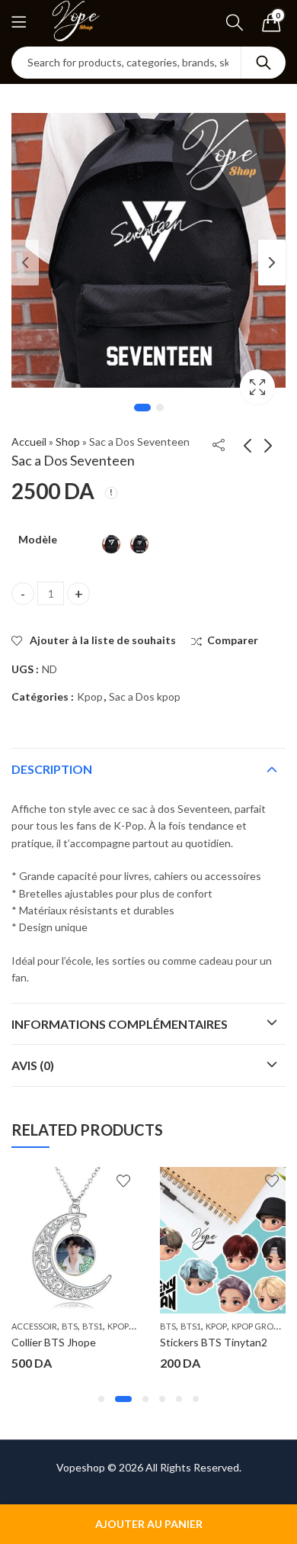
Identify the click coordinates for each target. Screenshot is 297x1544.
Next (272, 262)
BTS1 (92, 1326)
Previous (25, 262)
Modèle (37, 539)
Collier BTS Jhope (53, 1342)
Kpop (90, 696)
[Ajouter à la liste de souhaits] (123, 1180)
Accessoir (34, 1326)
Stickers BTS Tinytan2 (213, 1342)
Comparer (232, 639)
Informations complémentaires (119, 1024)
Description (51, 769)
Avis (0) (32, 1065)
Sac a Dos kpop (144, 696)
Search (263, 63)
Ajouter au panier (149, 1523)
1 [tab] (142, 407)
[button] (101, 1399)
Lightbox (257, 387)
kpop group (258, 1326)
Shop (68, 441)
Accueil (28, 441)
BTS (70, 1326)
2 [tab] (160, 407)
